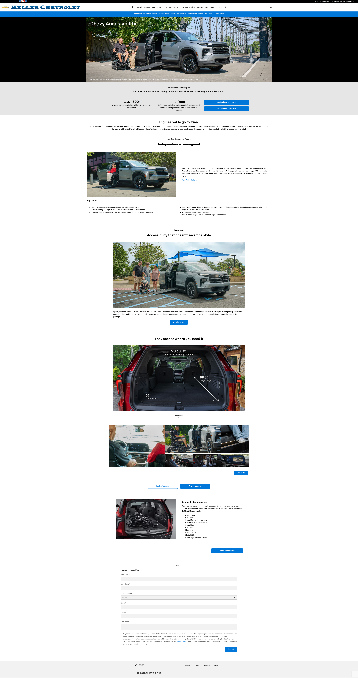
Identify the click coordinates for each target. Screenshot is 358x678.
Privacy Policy (182, 641)
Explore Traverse (162, 486)
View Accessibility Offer (226, 109)
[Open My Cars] (270, 7)
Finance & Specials (188, 7)
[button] (179, 416)
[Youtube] (24, 1)
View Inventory (179, 322)
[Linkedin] (26, 1)
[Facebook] (20, 1)
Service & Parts (202, 7)
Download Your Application (226, 102)
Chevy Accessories (227, 551)
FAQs (220, 7)
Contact (187, 665)
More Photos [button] (241, 473)
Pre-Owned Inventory (172, 7)
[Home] (5, 7)
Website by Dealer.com (139, 665)
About (197, 665)
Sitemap (216, 665)
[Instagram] (22, 1)
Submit (231, 649)
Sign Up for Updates (189, 180)
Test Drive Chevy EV (143, 7)
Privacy (206, 665)
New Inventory (157, 7)
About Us (213, 7)
